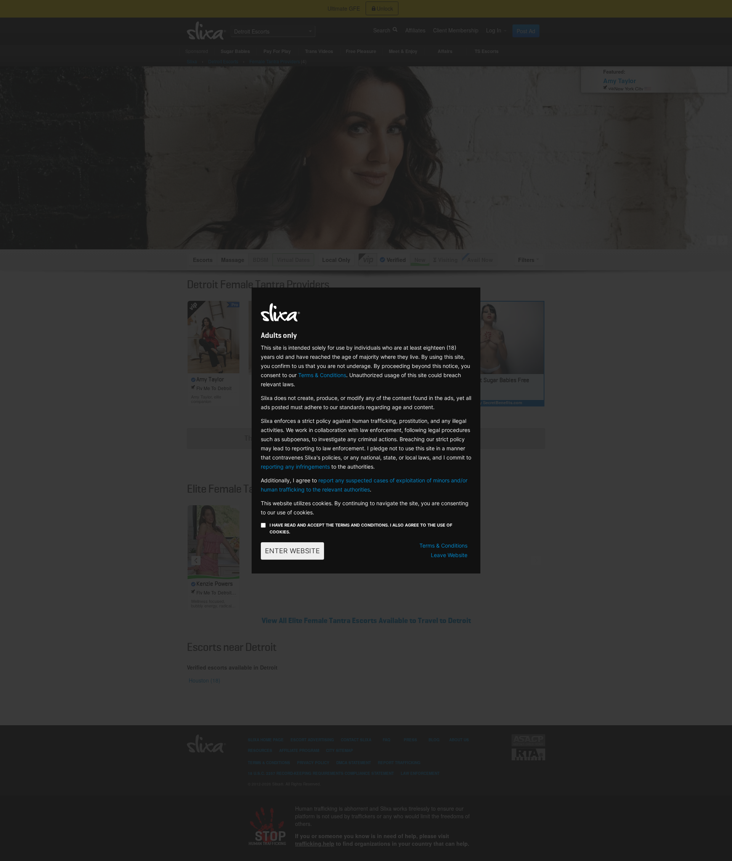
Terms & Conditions (322, 375)
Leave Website (449, 555)
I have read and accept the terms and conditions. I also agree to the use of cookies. (361, 528)
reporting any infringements (295, 466)
